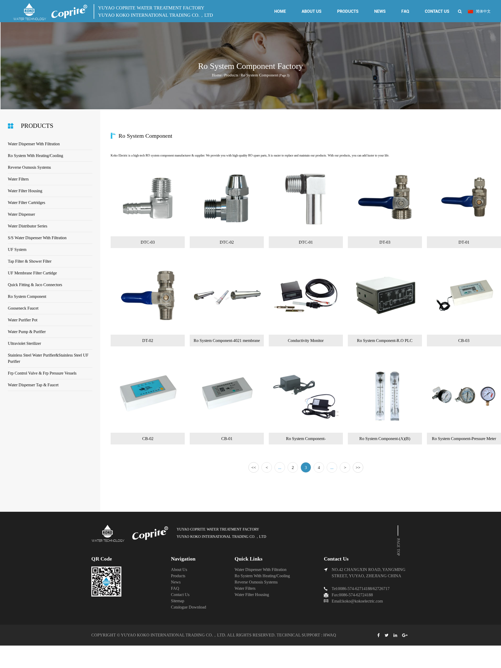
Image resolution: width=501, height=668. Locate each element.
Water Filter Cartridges (26, 202)
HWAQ (329, 635)
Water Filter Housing (25, 191)
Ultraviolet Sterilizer (24, 343)
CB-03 (463, 340)
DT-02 (147, 340)
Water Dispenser (21, 214)
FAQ (175, 588)
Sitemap (177, 601)
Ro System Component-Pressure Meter (464, 438)
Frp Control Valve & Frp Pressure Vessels (42, 373)
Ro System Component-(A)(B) (384, 438)
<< (253, 467)
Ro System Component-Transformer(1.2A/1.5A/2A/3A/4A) (305, 440)
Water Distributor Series (27, 226)
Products (348, 11)
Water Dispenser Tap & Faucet (33, 385)
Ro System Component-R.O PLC (385, 340)
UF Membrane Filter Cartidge (32, 273)
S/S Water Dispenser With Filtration (37, 238)
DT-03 (384, 242)
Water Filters (18, 179)
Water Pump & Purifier (27, 331)
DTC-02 (227, 242)
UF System (17, 249)
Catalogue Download (188, 607)
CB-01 (226, 438)
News (380, 11)
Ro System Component (27, 296)
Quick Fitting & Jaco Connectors (35, 284)
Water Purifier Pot (22, 320)
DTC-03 (148, 242)
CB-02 (147, 438)
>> (358, 467)
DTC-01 (306, 242)
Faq (405, 11)
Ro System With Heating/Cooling (35, 155)
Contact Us (437, 11)
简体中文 (483, 11)
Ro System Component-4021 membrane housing (227, 342)
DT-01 (463, 242)
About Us (311, 11)
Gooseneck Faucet (23, 308)
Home (280, 11)
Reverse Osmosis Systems (29, 167)
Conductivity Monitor (306, 340)
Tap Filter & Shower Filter (29, 261)
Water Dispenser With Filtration (34, 144)
